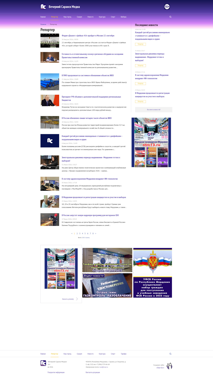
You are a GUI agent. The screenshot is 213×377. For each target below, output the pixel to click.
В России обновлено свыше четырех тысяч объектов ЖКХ (87, 118)
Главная (43, 16)
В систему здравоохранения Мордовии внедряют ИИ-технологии (90, 178)
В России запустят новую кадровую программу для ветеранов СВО (90, 215)
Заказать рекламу (68, 299)
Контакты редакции (93, 372)
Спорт (113, 16)
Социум (79, 16)
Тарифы (123, 353)
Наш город (67, 16)
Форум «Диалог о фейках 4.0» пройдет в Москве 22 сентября (88, 35)
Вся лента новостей (153, 109)
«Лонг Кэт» (160, 367)
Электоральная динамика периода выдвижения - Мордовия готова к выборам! (149, 57)
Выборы (123, 16)
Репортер (54, 16)
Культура (102, 16)
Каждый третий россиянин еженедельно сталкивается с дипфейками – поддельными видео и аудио (152, 35)
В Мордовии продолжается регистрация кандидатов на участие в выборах (94, 197)
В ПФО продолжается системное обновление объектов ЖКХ (88, 75)
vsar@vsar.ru (103, 367)
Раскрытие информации (56, 372)
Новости (90, 16)
